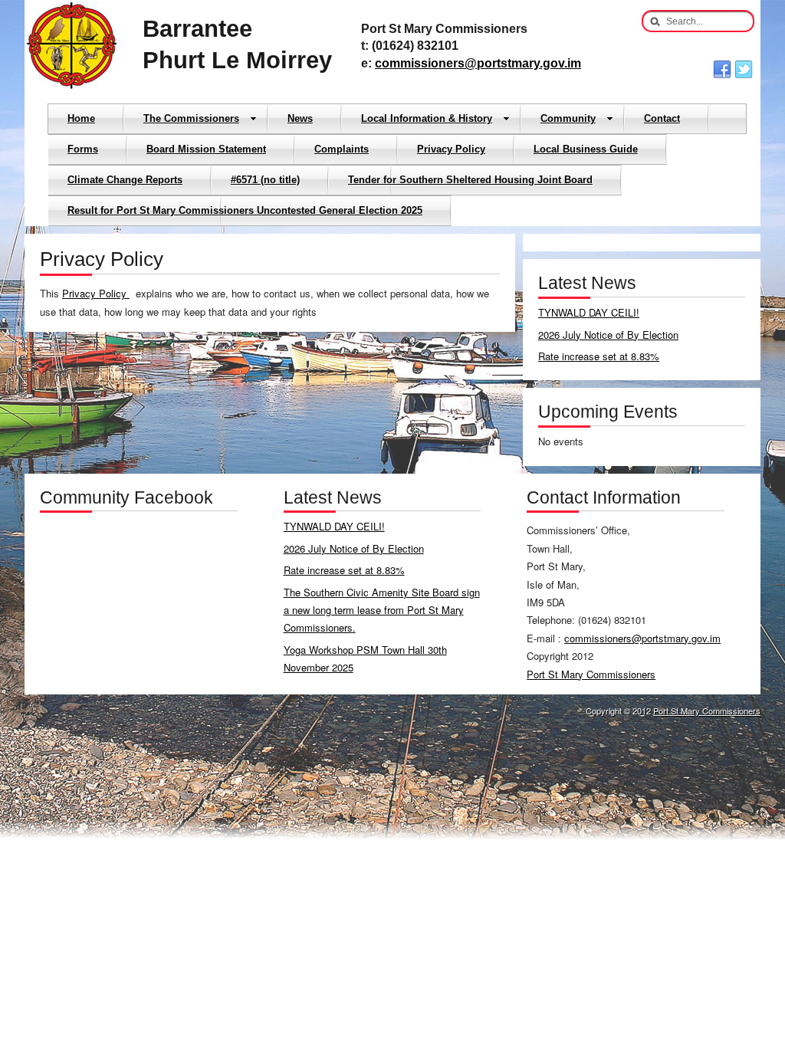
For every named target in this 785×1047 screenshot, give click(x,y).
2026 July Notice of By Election (608, 334)
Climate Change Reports (124, 179)
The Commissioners (191, 118)
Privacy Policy (451, 149)
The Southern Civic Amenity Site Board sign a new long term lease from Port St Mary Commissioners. (382, 610)
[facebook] (722, 70)
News (300, 118)
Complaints (341, 149)
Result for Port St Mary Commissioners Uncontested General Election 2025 (244, 210)
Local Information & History (426, 118)
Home (81, 118)
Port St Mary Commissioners (591, 674)
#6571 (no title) (265, 179)
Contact (662, 118)
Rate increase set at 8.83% (598, 356)
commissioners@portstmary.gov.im (478, 63)
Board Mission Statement (206, 149)
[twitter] (743, 70)
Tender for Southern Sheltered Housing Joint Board (470, 179)
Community (568, 118)
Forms (82, 149)
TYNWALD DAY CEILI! (588, 312)
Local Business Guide (586, 149)
